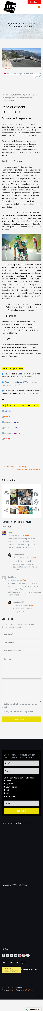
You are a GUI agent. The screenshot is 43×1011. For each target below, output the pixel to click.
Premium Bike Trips (29, 970)
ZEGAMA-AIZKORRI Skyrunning (14, 467)
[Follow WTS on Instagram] (24, 955)
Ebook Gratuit (24, 374)
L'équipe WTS (9, 69)
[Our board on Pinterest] (11, 955)
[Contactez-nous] (28, 955)
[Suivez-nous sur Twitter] (7, 955)
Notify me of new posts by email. (18, 711)
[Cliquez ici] (33, 393)
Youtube (8, 439)
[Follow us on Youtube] (20, 955)
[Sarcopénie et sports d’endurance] (21, 501)
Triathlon (9, 780)
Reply (27, 535)
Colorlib (12, 990)
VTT (7, 793)
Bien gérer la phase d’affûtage (28, 469)
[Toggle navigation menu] (39, 7)
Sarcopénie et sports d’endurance (19, 522)
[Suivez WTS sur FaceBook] (3, 955)
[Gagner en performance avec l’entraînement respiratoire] (21, 58)
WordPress (29, 990)
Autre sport (10, 796)
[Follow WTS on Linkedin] (15, 955)
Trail (7, 790)
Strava (7, 417)
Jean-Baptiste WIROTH (14, 95)
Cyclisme (9, 784)
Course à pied (11, 787)
